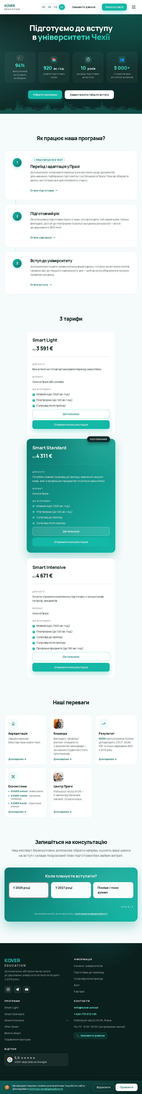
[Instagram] (8, 989)
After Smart (11, 1026)
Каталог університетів (88, 966)
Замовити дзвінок (83, 7)
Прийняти (126, 1087)
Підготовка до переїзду (89, 972)
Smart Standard (14, 1014)
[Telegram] (17, 989)
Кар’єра (79, 991)
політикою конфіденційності (91, 913)
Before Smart (12, 1033)
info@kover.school (86, 1007)
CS (55, 7)
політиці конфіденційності (46, 1088)
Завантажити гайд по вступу (89, 95)
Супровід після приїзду (88, 978)
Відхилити (104, 1087)
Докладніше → (17, 759)
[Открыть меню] (134, 7)
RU (43, 7)
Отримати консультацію (71, 425)
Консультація (114, 7)
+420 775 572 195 (85, 1014)
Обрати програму (45, 95)
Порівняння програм (17, 1039)
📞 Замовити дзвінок (90, 1035)
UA (61, 7)
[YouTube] (26, 989)
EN (49, 7)
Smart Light (11, 1007)
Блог (77, 985)
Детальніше (71, 414)
